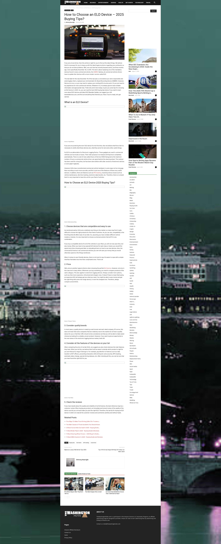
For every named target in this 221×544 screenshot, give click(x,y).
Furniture (132, 265)
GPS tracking (97, 173)
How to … (132, 301)
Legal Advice (133, 312)
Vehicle (132, 395)
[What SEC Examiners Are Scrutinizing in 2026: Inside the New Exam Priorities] (143, 56)
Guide (131, 281)
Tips (131, 384)
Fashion (132, 252)
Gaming (113, 2)
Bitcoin (132, 195)
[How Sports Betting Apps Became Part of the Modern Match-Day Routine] (143, 151)
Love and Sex (133, 320)
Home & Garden (134, 296)
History (132, 288)
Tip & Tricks (133, 382)
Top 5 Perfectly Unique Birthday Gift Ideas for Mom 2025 (111, 450)
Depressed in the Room (138, 139)
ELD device (107, 268)
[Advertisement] (143, 31)
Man (131, 325)
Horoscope (133, 299)
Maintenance (133, 322)
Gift (131, 278)
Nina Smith (131, 95)
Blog (131, 198)
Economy (132, 234)
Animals (132, 182)
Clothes (132, 224)
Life (131, 314)
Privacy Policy (68, 537)
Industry (132, 304)
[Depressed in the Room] (143, 130)
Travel (148, 2)
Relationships (134, 356)
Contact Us (67, 532)
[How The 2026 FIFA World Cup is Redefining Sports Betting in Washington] (143, 82)
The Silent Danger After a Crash (93, 491)
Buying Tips (72, 442)
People (132, 351)
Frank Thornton (132, 119)
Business (93, 2)
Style (131, 371)
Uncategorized (134, 392)
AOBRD (95, 72)
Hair (131, 283)
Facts (131, 247)
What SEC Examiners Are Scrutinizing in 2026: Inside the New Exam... (141, 67)
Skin (131, 364)
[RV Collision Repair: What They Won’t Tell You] (73, 483)
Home (65, 8)
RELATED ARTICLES (70, 474)
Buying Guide (133, 205)
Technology (139, 2)
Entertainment (103, 2)
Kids (131, 307)
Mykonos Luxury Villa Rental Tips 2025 (75, 450)
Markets (132, 330)
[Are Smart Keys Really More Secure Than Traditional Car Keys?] (115, 483)
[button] (154, 3)
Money (132, 335)
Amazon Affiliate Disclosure (72, 530)
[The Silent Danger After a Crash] (94, 483)
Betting (132, 187)
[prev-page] (65, 497)
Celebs (132, 213)
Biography (133, 192)
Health (120, 2)
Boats (131, 200)
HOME (86, 2)
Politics (132, 353)
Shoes (131, 361)
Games (132, 270)
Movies (132, 338)
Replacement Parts (135, 358)
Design (132, 231)
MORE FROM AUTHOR (84, 474)
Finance (132, 257)
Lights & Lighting (134, 317)
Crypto (131, 229)
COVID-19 (132, 226)
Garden (132, 275)
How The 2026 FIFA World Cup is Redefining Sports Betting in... (142, 92)
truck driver (93, 442)
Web (131, 397)
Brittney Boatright (70, 22)
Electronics (133, 239)
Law (131, 309)
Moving (132, 340)
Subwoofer (133, 374)
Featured (132, 255)
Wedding (132, 400)
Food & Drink (133, 260)
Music (131, 343)
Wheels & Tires (134, 403)
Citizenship (133, 221)
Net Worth (129, 2)
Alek (130, 71)
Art (130, 185)
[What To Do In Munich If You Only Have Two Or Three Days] (143, 106)
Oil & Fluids (133, 348)
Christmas (133, 218)
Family (131, 250)
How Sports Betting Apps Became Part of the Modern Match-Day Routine (142, 162)
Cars (72, 10)
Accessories (72, 8)
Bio (130, 190)
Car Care (132, 208)
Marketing (133, 327)
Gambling (132, 268)
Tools (131, 387)
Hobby (131, 291)
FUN (131, 263)
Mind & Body (133, 333)
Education (132, 237)
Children (132, 216)
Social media (133, 366)
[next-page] (68, 497)
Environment (133, 244)
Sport (131, 369)
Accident (132, 180)
